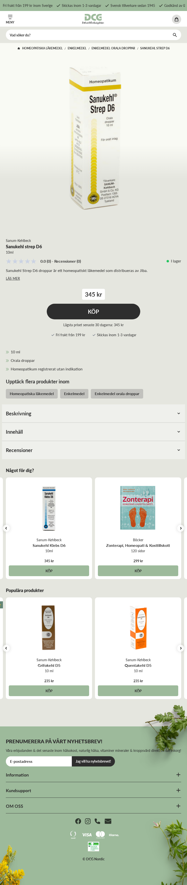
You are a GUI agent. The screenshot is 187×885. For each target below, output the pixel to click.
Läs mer (13, 278)
